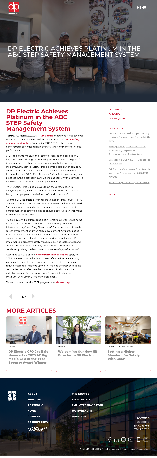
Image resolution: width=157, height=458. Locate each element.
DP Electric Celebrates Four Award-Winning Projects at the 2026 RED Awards (129, 173)
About (32, 393)
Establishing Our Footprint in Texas (129, 182)
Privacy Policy (128, 449)
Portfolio (35, 405)
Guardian (79, 416)
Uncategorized (117, 118)
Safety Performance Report (52, 254)
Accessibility (142, 449)
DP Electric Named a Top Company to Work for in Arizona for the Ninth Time (129, 137)
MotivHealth (82, 410)
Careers (34, 416)
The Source (80, 393)
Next (24, 296)
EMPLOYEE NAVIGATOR (87, 405)
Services (34, 399)
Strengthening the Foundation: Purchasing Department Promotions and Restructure (127, 150)
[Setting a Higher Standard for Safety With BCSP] (128, 344)
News (32, 410)
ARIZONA (114, 113)
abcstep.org (63, 282)
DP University (38, 422)
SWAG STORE (81, 399)
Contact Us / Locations (37, 429)
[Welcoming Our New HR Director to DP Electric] (78, 344)
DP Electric (46, 135)
